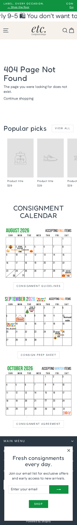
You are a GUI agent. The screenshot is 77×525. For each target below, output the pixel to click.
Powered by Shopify (38, 521)
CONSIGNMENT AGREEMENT (38, 424)
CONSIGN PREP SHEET (38, 355)
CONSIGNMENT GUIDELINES (38, 286)
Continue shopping (19, 98)
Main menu (14, 441)
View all (62, 128)
